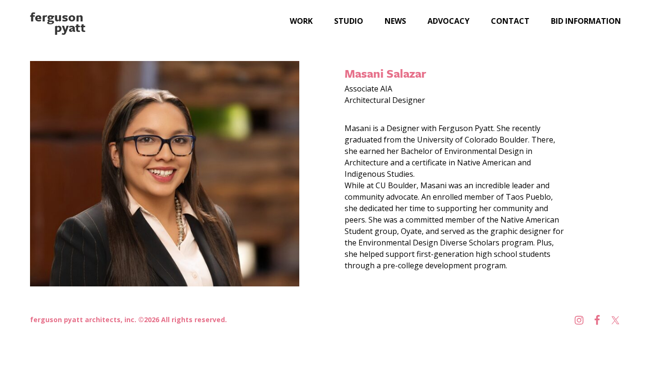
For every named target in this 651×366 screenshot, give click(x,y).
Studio (348, 21)
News (395, 21)
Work (301, 21)
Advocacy (448, 21)
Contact (510, 21)
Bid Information (586, 21)
